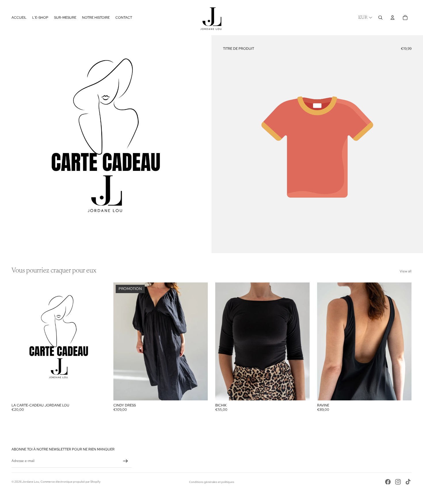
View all (405, 271)
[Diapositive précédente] (325, 341)
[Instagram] (398, 481)
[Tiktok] (408, 481)
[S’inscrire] (125, 461)
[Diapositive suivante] (402, 341)
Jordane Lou (30, 482)
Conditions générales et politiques (211, 482)
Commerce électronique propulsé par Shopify (70, 482)
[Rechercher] (380, 17)
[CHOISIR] (97, 391)
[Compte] (392, 17)
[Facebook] (387, 481)
